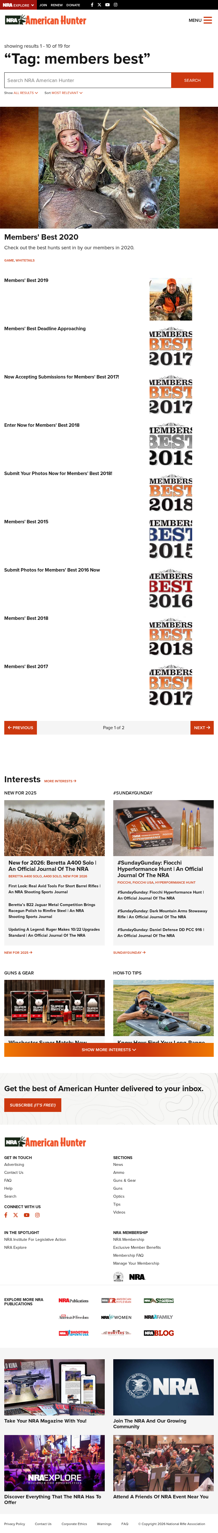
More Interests (58, 781)
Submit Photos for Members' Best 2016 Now (52, 570)
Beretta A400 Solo (25, 876)
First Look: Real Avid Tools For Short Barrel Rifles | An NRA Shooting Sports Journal (54, 889)
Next (204, 727)
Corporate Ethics (74, 1523)
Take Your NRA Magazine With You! (45, 1421)
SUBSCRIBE (33, 1105)
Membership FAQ (128, 1255)
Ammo (118, 1173)
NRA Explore (15, 1247)
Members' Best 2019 (26, 280)
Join (43, 5)
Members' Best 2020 (41, 237)
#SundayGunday (132, 793)
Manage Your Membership (136, 1263)
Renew (57, 5)
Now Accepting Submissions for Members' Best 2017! (61, 376)
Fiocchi (124, 882)
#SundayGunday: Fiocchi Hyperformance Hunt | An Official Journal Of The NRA (160, 868)
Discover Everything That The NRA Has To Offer (52, 1499)
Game (9, 260)
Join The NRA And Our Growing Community (149, 1423)
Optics (119, 1196)
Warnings (104, 1523)
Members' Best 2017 (26, 666)
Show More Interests (140, 1049)
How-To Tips (127, 973)
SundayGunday (127, 952)
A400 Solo (52, 876)
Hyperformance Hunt (175, 882)
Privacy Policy (14, 1523)
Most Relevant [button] (65, 92)
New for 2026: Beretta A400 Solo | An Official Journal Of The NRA (52, 865)
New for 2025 (16, 952)
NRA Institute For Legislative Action (35, 1240)
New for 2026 (75, 876)
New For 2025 (20, 793)
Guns (118, 1188)
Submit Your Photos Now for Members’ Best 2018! (58, 473)
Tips (117, 1204)
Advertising (14, 1165)
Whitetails (25, 260)
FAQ (8, 1180)
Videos (119, 1212)
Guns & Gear (19, 973)
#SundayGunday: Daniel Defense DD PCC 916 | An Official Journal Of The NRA (161, 933)
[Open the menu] (207, 19)
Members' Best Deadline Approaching (45, 328)
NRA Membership (128, 1240)
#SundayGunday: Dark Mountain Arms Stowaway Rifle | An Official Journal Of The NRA (162, 914)
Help (8, 1188)
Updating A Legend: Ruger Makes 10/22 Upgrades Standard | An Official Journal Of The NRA (54, 932)
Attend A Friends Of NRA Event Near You (160, 1496)
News (118, 1165)
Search (192, 80)
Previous (22, 727)
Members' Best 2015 (26, 521)
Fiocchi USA (143, 882)
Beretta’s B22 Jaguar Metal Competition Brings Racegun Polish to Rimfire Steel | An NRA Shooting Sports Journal (52, 911)
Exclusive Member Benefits (137, 1247)
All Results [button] (24, 92)
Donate (73, 5)
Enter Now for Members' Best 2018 (41, 425)
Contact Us (14, 1173)
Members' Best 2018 (26, 618)
